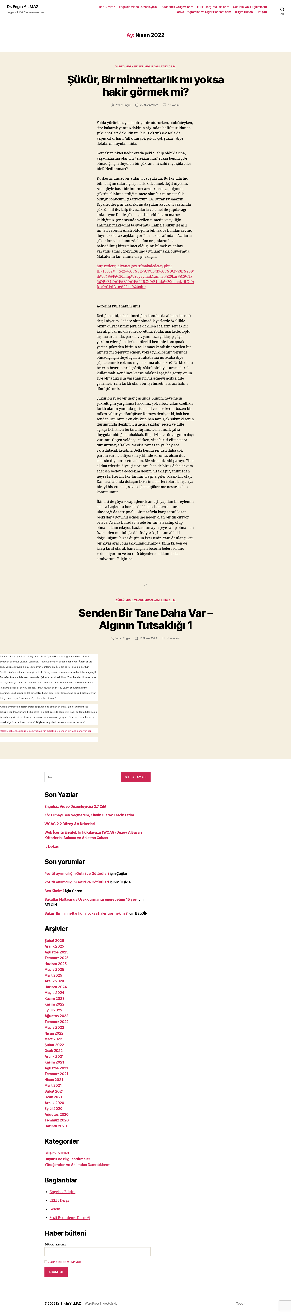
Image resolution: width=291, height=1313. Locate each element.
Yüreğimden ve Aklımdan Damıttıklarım (145, 66)
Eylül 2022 (53, 1010)
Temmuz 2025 (56, 958)
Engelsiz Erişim (62, 1192)
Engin (127, 105)
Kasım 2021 (54, 1062)
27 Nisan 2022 (149, 105)
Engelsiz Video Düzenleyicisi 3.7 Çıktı (75, 806)
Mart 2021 (53, 1085)
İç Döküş (51, 846)
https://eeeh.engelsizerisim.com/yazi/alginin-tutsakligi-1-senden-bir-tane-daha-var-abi (45, 731)
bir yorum (174, 105)
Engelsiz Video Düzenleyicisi (138, 7)
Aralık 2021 (54, 1056)
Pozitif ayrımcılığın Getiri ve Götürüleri (76, 873)
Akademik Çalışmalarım (177, 7)
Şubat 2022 (54, 1045)
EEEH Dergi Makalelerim (213, 7)
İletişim (262, 12)
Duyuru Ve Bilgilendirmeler (67, 1159)
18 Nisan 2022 (148, 638)
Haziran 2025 (55, 964)
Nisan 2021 (53, 1080)
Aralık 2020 (54, 1103)
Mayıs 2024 (54, 993)
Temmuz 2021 (56, 1074)
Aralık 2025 (54, 946)
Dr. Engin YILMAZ (22, 7)
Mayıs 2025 (54, 969)
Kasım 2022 (54, 1004)
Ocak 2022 (53, 1051)
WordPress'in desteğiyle (101, 1303)
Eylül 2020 (53, 1109)
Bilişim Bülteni (244, 12)
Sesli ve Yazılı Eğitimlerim (250, 7)
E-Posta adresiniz (55, 1244)
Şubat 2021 (53, 1091)
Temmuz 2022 (56, 1022)
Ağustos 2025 (56, 952)
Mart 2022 (53, 1039)
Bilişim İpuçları (56, 1153)
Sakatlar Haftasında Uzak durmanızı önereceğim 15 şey (90, 899)
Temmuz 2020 (56, 1120)
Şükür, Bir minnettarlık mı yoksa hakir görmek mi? (145, 85)
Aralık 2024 (54, 981)
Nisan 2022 (53, 1033)
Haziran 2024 (55, 987)
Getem (55, 1209)
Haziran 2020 (55, 1126)
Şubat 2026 (54, 941)
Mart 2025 (53, 975)
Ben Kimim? (107, 7)
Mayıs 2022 (54, 1027)
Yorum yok (173, 638)
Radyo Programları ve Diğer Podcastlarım (203, 12)
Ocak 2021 (53, 1097)
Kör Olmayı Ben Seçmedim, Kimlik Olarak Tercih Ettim (89, 815)
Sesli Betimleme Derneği (70, 1218)
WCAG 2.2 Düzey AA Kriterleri (69, 824)
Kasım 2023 (54, 998)
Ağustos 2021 (56, 1068)
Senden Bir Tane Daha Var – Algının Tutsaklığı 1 (145, 619)
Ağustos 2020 (56, 1114)
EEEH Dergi (59, 1200)
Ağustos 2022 (56, 1016)
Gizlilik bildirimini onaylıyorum (65, 1261)
